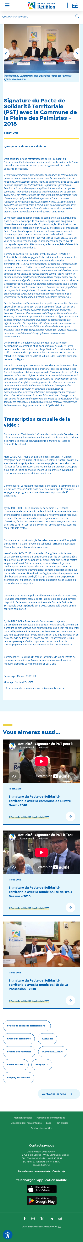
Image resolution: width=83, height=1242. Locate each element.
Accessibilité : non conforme (26, 1123)
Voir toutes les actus (54, 1094)
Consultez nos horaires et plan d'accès (39, 1171)
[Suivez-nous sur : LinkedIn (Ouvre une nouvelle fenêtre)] (51, 1219)
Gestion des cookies (41, 1128)
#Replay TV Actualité (18, 1078)
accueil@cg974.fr (41, 1165)
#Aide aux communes (19, 1039)
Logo (48, 1123)
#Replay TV (42, 1065)
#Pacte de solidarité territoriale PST (29, 817)
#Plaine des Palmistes (19, 1052)
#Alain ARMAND (16, 1065)
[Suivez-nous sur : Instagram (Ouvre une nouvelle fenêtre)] (33, 1219)
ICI (59, 1227)
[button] (76, 54)
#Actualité (47, 1039)
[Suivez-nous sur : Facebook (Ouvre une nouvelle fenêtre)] (25, 1219)
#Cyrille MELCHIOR (52, 1052)
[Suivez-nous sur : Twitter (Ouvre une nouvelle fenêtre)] (42, 1219)
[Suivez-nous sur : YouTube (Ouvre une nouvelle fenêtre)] (60, 1219)
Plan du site (62, 1123)
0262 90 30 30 (34, 1159)
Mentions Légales (23, 1118)
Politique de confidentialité (50, 1118)
